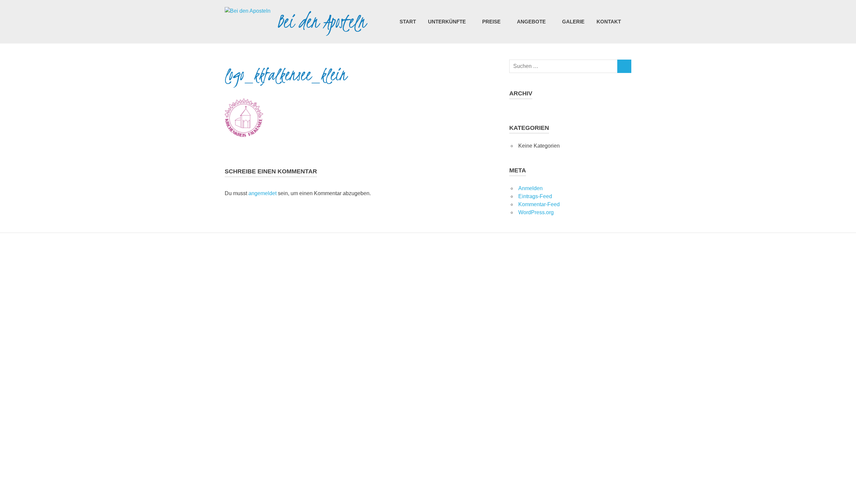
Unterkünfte (447, 21)
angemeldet (262, 193)
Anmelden (530, 188)
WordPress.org (536, 212)
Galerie (573, 21)
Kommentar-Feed (539, 204)
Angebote (531, 21)
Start (408, 21)
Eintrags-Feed (535, 196)
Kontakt (609, 21)
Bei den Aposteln (321, 21)
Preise (491, 21)
